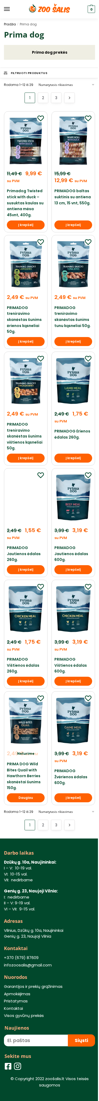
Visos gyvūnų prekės (24, 1015)
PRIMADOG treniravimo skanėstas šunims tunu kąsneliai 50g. (72, 316)
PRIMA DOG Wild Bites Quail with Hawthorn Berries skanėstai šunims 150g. (24, 776)
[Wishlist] (41, 118)
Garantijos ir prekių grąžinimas (33, 986)
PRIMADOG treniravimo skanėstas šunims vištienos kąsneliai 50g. (25, 436)
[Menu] (12, 9)
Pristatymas (16, 1001)
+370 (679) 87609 (21, 957)
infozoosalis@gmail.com (28, 965)
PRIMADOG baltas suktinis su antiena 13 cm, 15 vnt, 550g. (72, 196)
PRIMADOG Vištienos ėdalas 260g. (23, 665)
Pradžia (10, 24)
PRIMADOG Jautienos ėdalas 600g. (71, 553)
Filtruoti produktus (29, 73)
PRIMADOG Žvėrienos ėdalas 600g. (70, 776)
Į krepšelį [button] (25, 225)
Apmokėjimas (17, 994)
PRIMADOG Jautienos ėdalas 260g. (24, 553)
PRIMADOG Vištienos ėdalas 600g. (70, 665)
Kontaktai (13, 1008)
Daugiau (25, 797)
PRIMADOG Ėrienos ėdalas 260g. (72, 434)
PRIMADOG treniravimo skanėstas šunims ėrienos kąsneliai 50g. (24, 319)
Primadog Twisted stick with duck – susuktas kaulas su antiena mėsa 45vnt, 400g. (25, 203)
